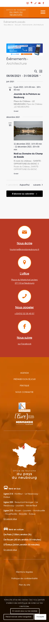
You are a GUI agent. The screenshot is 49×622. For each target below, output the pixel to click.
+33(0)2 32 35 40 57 (24, 314)
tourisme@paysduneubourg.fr (24, 250)
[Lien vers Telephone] (35, 3)
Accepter (40, 617)
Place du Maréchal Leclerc (24, 280)
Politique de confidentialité (24, 579)
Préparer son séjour (25, 379)
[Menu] (41, 12)
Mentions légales (24, 572)
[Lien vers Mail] (39, 3)
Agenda (24, 373)
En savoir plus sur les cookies (24, 611)
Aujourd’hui (24, 185)
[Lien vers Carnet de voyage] (27, 3)
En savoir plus (10, 519)
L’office (24, 273)
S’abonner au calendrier (23, 193)
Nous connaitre (24, 392)
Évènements (16, 59)
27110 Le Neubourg (24, 283)
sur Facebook (24, 344)
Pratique (24, 386)
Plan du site (24, 585)
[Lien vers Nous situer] (31, 3)
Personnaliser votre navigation (19, 617)
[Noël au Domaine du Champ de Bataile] (28, 130)
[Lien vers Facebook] (43, 3)
